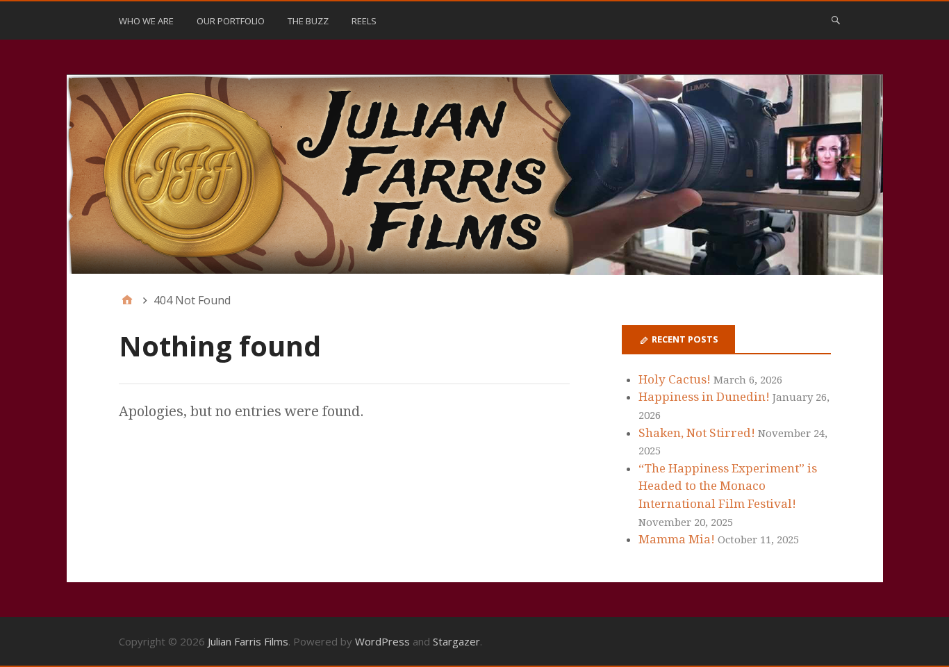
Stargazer (456, 641)
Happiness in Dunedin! (704, 397)
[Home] (127, 300)
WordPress (382, 641)
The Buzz (308, 21)
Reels (364, 21)
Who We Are (146, 21)
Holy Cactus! (674, 379)
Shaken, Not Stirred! (696, 433)
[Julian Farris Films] (475, 175)
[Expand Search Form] (835, 19)
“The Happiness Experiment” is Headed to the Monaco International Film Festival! (727, 486)
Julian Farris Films (248, 641)
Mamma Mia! (676, 539)
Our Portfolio (231, 21)
